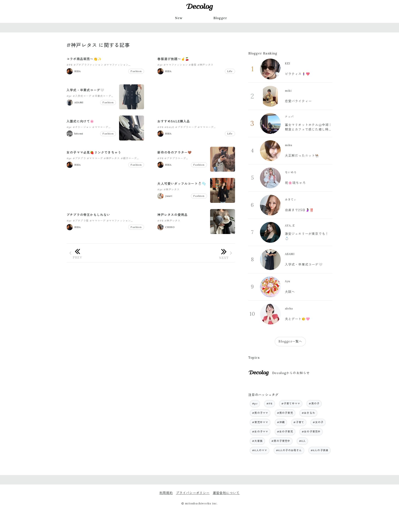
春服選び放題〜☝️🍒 (173, 59)
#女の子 (318, 422)
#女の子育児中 (311, 431)
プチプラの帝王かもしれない (88, 215)
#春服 (193, 64)
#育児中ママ (260, 422)
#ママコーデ (100, 127)
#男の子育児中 (280, 440)
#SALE (169, 127)
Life (230, 71)
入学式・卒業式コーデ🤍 (85, 90)
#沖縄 (281, 422)
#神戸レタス (205, 64)
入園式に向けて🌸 (80, 121)
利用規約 (166, 493)
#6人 (302, 440)
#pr (160, 64)
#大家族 (257, 440)
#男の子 (314, 403)
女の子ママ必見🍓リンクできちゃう (93, 152)
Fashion (136, 71)
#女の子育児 (285, 431)
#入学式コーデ (82, 95)
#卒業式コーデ (101, 95)
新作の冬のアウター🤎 (174, 152)
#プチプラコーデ (186, 127)
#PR (69, 64)
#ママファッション (116, 64)
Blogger (220, 18)
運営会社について (226, 493)
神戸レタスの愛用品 (172, 215)
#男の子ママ (260, 412)
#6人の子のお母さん (289, 450)
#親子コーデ (129, 158)
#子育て (298, 422)
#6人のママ (259, 450)
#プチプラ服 (81, 220)
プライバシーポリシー (193, 493)
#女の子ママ (260, 431)
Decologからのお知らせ (291, 373)
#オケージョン (82, 127)
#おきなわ (308, 412)
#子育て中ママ (290, 403)
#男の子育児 (285, 412)
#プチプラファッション (88, 64)
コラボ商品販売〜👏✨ (84, 59)
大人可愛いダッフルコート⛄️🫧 (181, 184)
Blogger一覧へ (290, 341)
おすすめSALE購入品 (173, 121)
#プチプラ (79, 158)
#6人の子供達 (319, 450)
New (179, 18)
